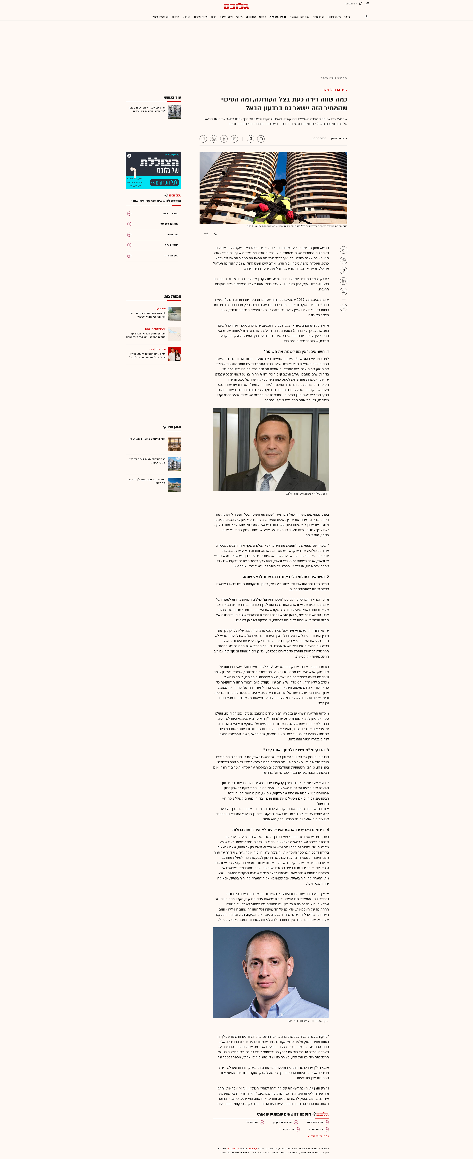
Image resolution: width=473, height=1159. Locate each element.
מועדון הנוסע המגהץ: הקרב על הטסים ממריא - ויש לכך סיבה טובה (146, 335)
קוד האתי (252, 1148)
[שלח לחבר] (343, 291)
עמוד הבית (342, 78)
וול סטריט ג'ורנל (160, 17)
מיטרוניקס (161, 308)
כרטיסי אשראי (159, 328)
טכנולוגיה (251, 17)
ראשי (347, 17)
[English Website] (367, 16)
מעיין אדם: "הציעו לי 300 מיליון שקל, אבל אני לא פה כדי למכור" (147, 355)
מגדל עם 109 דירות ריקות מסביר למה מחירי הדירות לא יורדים (147, 109)
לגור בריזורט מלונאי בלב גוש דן (148, 439)
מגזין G (186, 17)
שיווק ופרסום (200, 17)
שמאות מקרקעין (282, 1122)
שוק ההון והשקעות (299, 17)
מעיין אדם (161, 349)
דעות (213, 17)
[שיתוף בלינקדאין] (343, 281)
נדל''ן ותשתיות (278, 17)
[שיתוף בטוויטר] (203, 139)
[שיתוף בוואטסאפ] (213, 139)
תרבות (175, 17)
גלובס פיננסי (334, 17)
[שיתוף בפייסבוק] (224, 139)
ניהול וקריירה (226, 17)
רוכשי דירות (316, 1129)
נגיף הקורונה (286, 1129)
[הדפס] (261, 139)
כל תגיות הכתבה (320, 1136)
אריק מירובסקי (339, 138)
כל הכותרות (318, 17)
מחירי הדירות (339, 90)
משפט (262, 17)
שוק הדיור (252, 1122)
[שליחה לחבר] (234, 139)
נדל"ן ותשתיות (327, 78)
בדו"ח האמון (233, 1148)
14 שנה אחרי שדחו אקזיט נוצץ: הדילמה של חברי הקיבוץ (148, 315)
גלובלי (239, 17)
